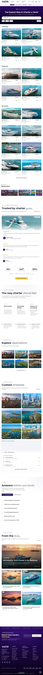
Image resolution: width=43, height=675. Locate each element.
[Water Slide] (17, 43)
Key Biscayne (24, 652)
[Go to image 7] (32, 118)
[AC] (40, 140)
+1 (40, 43)
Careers (34, 649)
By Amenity (14, 654)
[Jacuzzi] (16, 43)
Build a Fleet (14, 653)
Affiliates (34, 654)
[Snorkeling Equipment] (19, 83)
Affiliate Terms (32, 673)
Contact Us (35, 651)
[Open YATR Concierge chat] (40, 672)
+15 (20, 43)
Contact (33, 1)
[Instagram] (5, 662)
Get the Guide (36, 635)
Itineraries (14, 651)
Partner (17, 1)
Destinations (14, 649)
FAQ (29, 1)
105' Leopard (11, 238)
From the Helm (23, 2)
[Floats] (38, 43)
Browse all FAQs (17, 481)
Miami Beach (24, 654)
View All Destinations (21, 370)
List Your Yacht (35, 656)
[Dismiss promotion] (41, 4)
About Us (34, 648)
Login (39, 1)
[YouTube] (7, 662)
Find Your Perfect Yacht (21, 278)
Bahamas (24, 655)
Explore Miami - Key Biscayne (20, 456)
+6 (40, 174)
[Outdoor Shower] (19, 157)
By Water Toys (15, 657)
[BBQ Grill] (37, 83)
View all (38, 389)
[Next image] (19, 34)
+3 (40, 60)
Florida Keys (24, 657)
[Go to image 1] (30, 118)
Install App (35, 659)
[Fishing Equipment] (38, 122)
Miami (23, 649)
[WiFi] (36, 83)
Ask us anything (8, 481)
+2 (20, 100)
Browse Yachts (15, 648)
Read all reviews (37, 211)
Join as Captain (35, 657)
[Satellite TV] (39, 122)
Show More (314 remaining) (21, 177)
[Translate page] (36, 2)
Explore (12, 1)
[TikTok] (9, 662)
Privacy (27, 673)
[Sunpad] (17, 174)
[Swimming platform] (39, 43)
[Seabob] (18, 43)
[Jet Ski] (16, 83)
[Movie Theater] (39, 83)
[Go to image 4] (31, 118)
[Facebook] (3, 662)
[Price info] (20, 40)
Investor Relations (17, 673)
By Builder (14, 656)
